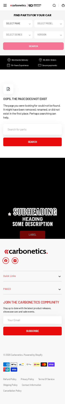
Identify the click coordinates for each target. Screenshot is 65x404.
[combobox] (32, 129)
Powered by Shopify (33, 354)
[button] (5, 5)
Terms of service (46, 379)
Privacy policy (27, 379)
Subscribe (32, 330)
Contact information (31, 384)
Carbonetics (16, 354)
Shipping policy (10, 384)
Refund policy (9, 379)
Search (33, 46)
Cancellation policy (12, 390)
